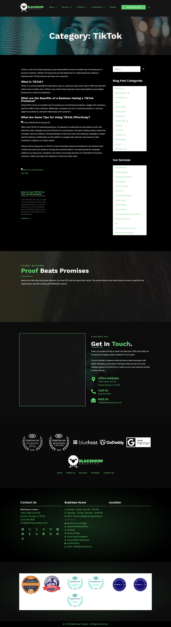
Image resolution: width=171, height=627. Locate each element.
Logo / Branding (120, 209)
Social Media (119, 98)
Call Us (103, 390)
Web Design (119, 149)
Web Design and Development (125, 228)
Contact (113, 7)
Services (65, 7)
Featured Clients (120, 111)
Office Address (108, 378)
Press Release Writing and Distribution (128, 214)
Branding (118, 88)
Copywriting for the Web (123, 177)
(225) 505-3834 (27, 519)
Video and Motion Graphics (124, 233)
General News (119, 116)
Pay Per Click (119, 191)
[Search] (143, 69)
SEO (116, 144)
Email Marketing (120, 107)
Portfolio (80, 7)
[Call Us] (93, 391)
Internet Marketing (121, 205)
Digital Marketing (121, 93)
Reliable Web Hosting (122, 219)
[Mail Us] (93, 400)
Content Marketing (121, 172)
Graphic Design (120, 121)
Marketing (118, 125)
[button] (149, 7)
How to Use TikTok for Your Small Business (33, 193)
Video (117, 102)
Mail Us (103, 399)
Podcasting (119, 135)
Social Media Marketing (123, 195)
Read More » (25, 218)
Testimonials (97, 7)
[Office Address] (93, 379)
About (51, 7)
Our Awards (119, 130)
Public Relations (120, 139)
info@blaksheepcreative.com (33, 523)
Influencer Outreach (121, 186)
